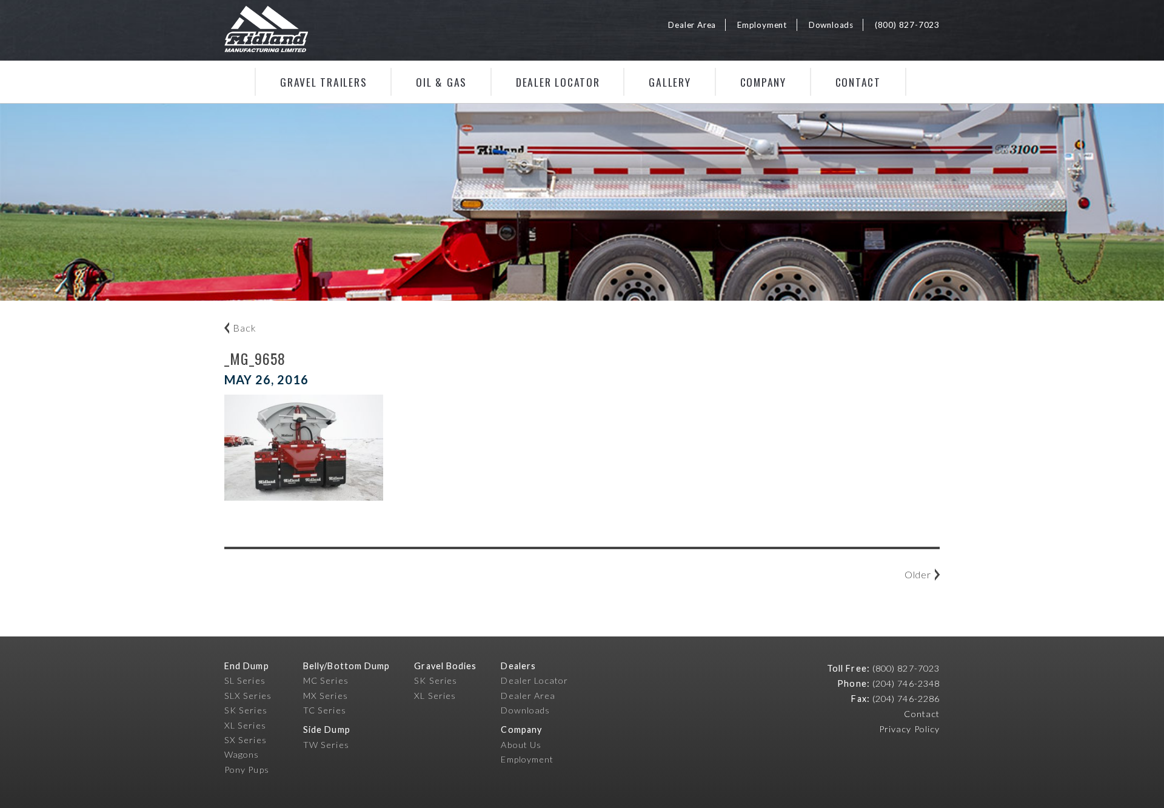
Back (244, 327)
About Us (521, 745)
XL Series (245, 725)
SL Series (245, 680)
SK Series (245, 710)
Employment (762, 25)
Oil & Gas (441, 82)
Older (918, 574)
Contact (858, 82)
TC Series (324, 710)
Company (763, 82)
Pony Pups (246, 769)
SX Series (245, 740)
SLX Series (248, 695)
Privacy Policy (909, 729)
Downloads (831, 25)
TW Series (326, 745)
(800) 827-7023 (907, 25)
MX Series (325, 695)
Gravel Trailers (323, 82)
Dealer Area (692, 25)
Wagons (241, 754)
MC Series (326, 680)
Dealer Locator (558, 82)
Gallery (670, 82)
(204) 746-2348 (906, 683)
